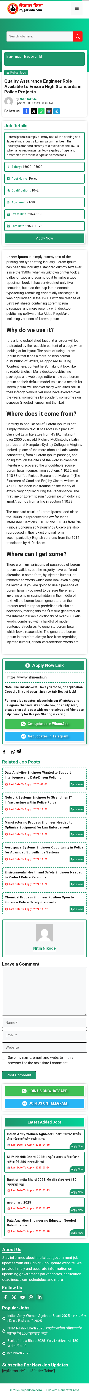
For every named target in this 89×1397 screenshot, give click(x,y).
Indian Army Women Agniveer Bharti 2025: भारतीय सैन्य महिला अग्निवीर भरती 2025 (44, 1136)
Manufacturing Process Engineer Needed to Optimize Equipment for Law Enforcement (38, 825)
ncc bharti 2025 (19, 1202)
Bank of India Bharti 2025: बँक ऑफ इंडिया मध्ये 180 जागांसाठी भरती (41, 1182)
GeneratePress (68, 1390)
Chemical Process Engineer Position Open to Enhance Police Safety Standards (39, 899)
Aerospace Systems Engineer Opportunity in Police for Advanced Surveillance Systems (44, 849)
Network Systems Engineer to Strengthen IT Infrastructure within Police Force (38, 800)
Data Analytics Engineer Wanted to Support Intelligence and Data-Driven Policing (38, 775)
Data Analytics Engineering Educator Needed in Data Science (43, 1223)
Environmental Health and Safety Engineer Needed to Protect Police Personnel (43, 874)
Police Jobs (18, 72)
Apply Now (44, 238)
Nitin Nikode (28, 99)
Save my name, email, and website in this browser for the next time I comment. (40, 1060)
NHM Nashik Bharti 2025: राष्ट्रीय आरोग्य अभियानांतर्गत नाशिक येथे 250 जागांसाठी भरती (43, 1159)
